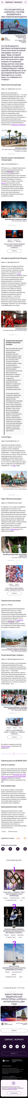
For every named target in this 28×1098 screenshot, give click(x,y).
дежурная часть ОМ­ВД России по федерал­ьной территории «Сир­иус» (13, 776)
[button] (25, 142)
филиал (3, 183)
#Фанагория (11, 241)
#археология (17, 240)
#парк (20, 727)
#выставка (18, 241)
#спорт (15, 727)
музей (19, 274)
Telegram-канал (6, 746)
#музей (9, 240)
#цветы (17, 584)
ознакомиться (14, 529)
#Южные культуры (14, 585)
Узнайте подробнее (12, 1088)
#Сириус (11, 584)
